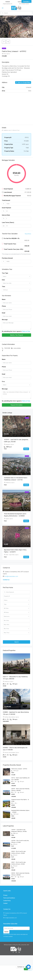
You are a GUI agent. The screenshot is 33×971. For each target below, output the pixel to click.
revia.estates (17, 348)
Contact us (6, 579)
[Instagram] (16, 952)
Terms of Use (26, 331)
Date (3, 280)
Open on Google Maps (23, 82)
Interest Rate (6, 215)
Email (3, 313)
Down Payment (6, 208)
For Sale (4, 48)
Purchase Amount (7, 258)
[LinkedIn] (19, 952)
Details (26, 449)
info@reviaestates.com (7, 3)
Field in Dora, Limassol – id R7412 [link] (19, 768)
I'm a (3, 381)
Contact (5, 903)
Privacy (5, 895)
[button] (16, 27)
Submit (6, 931)
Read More (28, 234)
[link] (16, 426)
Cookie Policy (7, 900)
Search (16, 642)
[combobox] (16, 276)
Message (5, 319)
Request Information (16, 405)
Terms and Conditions (9, 898)
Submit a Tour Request (16, 335)
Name (3, 299)
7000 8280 (7, 348)
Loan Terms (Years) (8, 222)
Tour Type (5, 273)
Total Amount (6, 200)
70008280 (7, 1)
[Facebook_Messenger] (28, 967)
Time (3, 286)
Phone (4, 306)
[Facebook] (13, 952)
